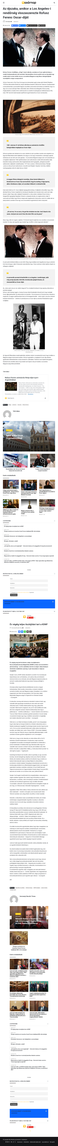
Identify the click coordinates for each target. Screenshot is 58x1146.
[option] (29, 436)
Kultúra (8, 430)
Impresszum (20, 1142)
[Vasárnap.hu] (29, 2)
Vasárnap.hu (24, 1139)
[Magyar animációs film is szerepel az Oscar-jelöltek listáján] (29, 504)
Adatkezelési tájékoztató (35, 1142)
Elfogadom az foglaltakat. (23, 592)
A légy (10, 404)
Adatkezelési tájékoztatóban (23, 592)
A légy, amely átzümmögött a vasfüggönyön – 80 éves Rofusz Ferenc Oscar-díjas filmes (11, 492)
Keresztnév (12, 587)
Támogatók (52, 1142)
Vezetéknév (12, 583)
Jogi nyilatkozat (45, 1142)
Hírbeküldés (26, 1142)
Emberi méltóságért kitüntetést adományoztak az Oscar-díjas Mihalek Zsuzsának (29, 493)
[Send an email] (11, 21)
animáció (14, 404)
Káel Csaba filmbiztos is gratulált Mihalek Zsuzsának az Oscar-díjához (47, 492)
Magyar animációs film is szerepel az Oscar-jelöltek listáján (27, 512)
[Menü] (3, 3)
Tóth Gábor (8, 21)
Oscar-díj (19, 404)
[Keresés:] (54, 3)
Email (11, 578)
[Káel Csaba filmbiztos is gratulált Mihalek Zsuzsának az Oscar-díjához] (47, 484)
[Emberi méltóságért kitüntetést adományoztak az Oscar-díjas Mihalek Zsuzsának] (29, 485)
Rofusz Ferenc (26, 404)
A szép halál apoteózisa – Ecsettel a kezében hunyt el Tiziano (19, 437)
